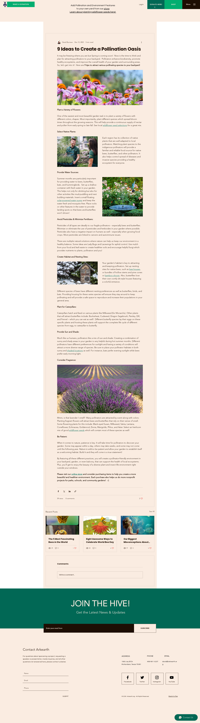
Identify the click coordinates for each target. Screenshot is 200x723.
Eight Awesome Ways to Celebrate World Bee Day (100, 540)
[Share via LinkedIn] (70, 491)
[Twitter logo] (142, 677)
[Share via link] (75, 491)
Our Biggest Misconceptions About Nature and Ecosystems (137, 540)
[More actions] (141, 42)
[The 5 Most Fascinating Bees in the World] (62, 525)
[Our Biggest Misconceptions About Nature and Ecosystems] (137, 525)
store (106, 9)
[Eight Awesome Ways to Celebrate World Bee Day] (100, 525)
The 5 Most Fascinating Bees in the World (61, 540)
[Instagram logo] (157, 677)
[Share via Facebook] (58, 491)
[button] (188, 4)
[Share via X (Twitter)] (64, 491)
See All (151, 511)
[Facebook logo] (127, 677)
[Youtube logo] (171, 677)
